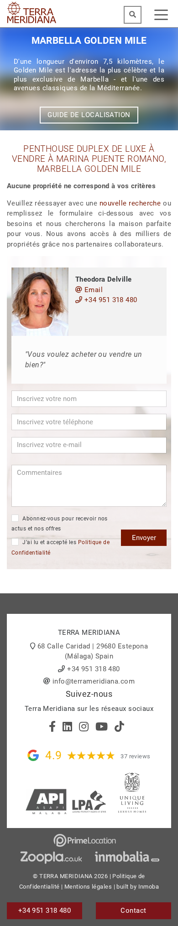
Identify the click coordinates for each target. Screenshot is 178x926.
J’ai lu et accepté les (60, 547)
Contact (133, 910)
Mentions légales (88, 886)
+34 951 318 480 (109, 300)
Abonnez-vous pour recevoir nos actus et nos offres (59, 523)
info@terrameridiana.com (93, 681)
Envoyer (144, 538)
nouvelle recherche (130, 203)
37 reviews (135, 756)
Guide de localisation (88, 115)
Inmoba (148, 886)
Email (92, 290)
